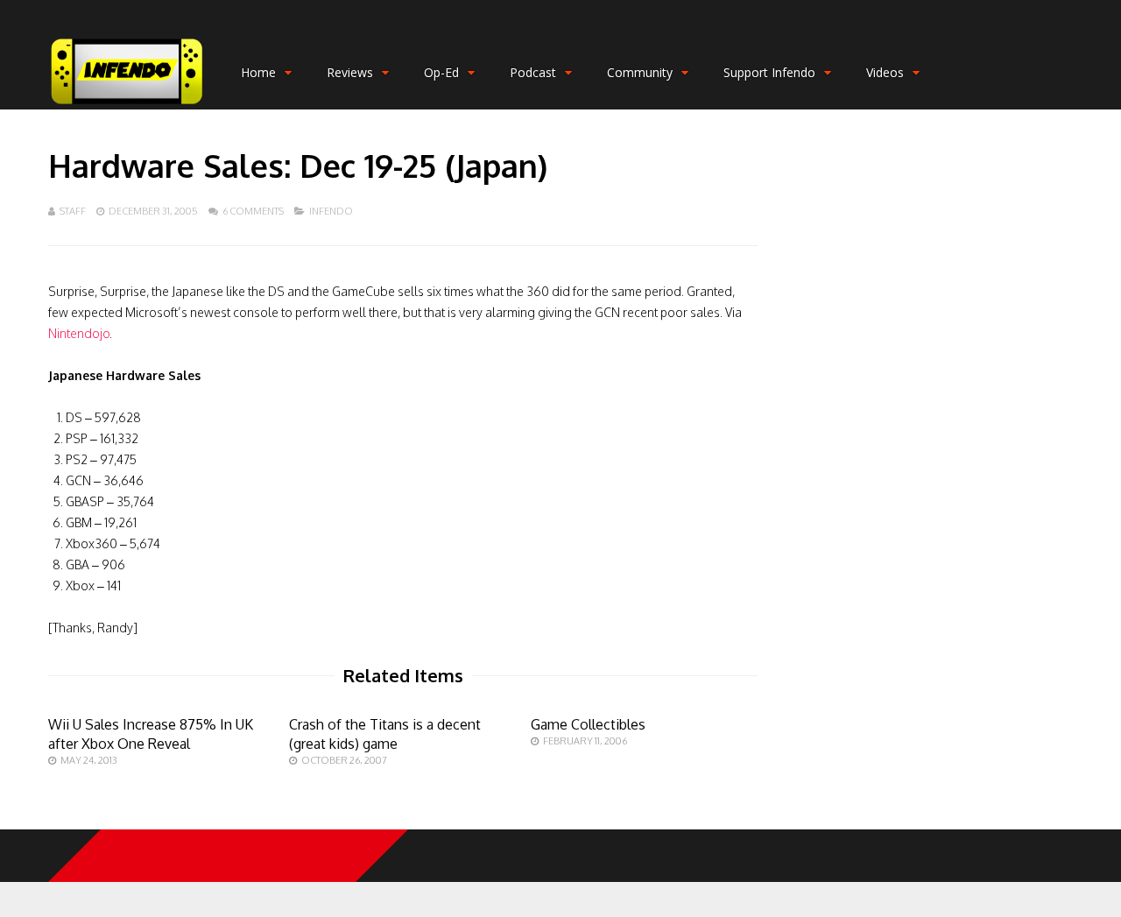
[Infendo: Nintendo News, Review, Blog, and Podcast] (127, 105)
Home (258, 72)
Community (640, 72)
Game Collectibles (588, 724)
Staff (73, 211)
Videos (885, 72)
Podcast (533, 72)
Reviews (350, 72)
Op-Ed (441, 72)
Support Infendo (769, 72)
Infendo (331, 211)
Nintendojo (78, 333)
